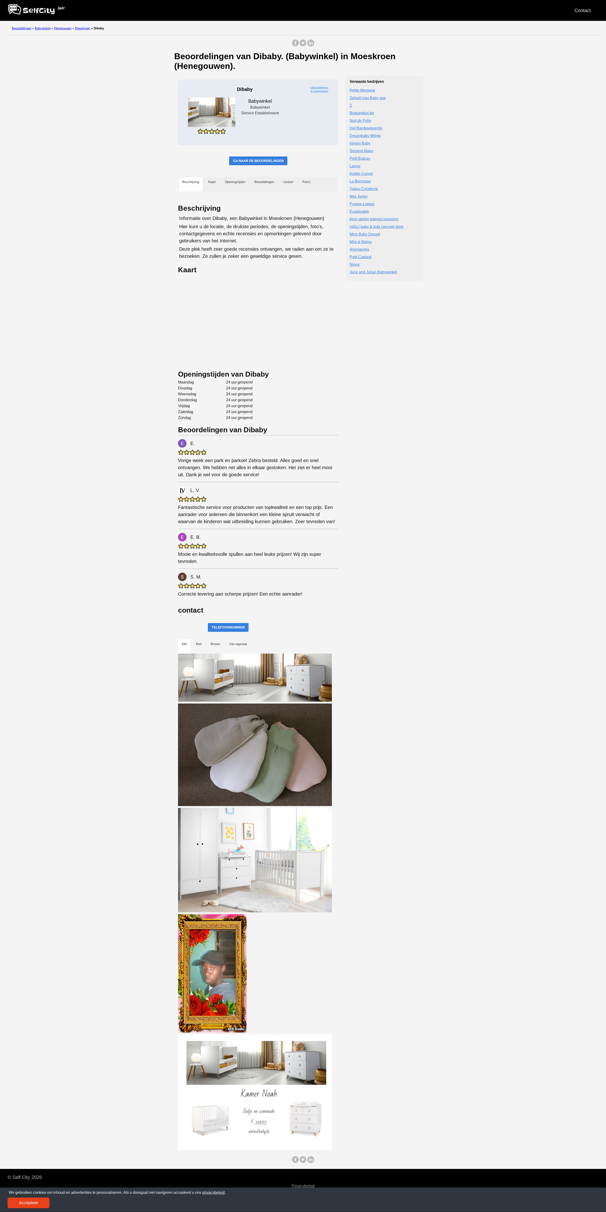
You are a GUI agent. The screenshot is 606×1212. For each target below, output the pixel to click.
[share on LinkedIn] (310, 45)
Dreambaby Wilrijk (365, 136)
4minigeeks (359, 249)
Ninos (355, 265)
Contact (583, 10)
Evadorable (359, 211)
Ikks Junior (359, 196)
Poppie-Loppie (362, 204)
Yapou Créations (364, 189)
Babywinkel (42, 28)
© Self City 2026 (25, 1177)
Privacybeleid (303, 1186)
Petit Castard (360, 257)
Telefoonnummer (228, 627)
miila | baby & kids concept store (377, 227)
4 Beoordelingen (319, 87)
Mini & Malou (361, 242)
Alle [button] (184, 644)
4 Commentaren (319, 91)
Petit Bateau (360, 158)
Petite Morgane (362, 90)
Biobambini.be (362, 113)
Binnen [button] (215, 644)
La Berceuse (360, 181)
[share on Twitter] (303, 45)
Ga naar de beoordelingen (258, 161)
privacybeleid (213, 1192)
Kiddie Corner (361, 174)
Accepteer (28, 1202)
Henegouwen (62, 28)
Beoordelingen (21, 28)
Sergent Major (361, 151)
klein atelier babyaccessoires (374, 219)
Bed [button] (198, 644)
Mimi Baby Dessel (365, 234)
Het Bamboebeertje (366, 128)
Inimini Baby (360, 143)
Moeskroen (82, 28)
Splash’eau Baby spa (368, 98)
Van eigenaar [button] (238, 644)
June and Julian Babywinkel (373, 272)
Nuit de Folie (360, 121)
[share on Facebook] (295, 45)
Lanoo (355, 166)
